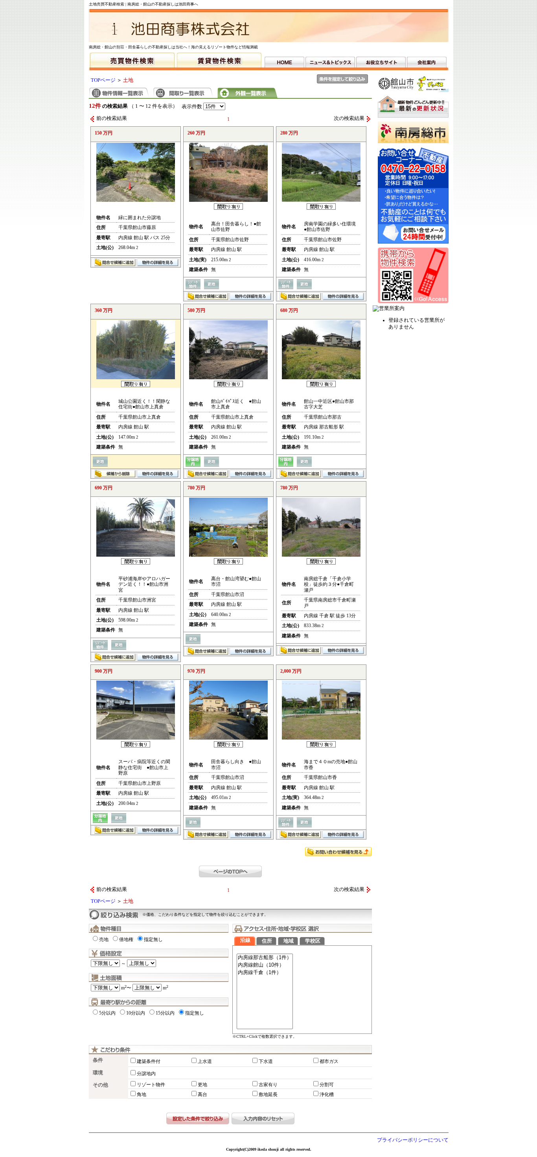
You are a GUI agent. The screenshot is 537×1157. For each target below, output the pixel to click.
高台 (202, 1094)
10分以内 (135, 1013)
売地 (104, 939)
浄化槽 (327, 1094)
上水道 (205, 1061)
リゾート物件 (151, 1084)
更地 (202, 1084)
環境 (98, 1073)
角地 (141, 1094)
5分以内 (107, 1013)
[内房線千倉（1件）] (264, 972)
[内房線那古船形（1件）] (264, 957)
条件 (98, 1060)
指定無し (153, 939)
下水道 (266, 1061)
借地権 (126, 939)
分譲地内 (146, 1073)
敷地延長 (268, 1094)
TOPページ (103, 80)
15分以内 (165, 1013)
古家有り (268, 1084)
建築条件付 (148, 1061)
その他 (100, 1085)
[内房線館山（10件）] (264, 965)
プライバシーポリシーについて (413, 1140)
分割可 (327, 1084)
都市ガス (329, 1061)
